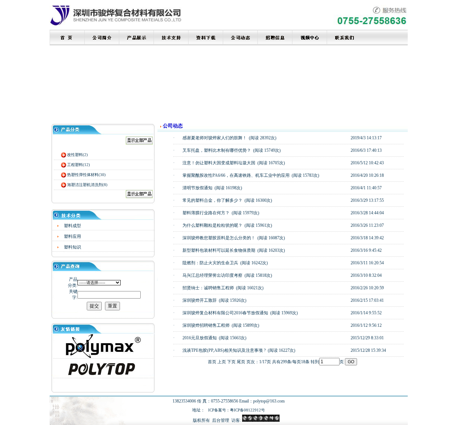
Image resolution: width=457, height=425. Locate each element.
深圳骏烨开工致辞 (199, 300)
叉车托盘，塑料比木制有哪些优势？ (216, 150)
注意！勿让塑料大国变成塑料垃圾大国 (218, 162)
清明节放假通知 (197, 187)
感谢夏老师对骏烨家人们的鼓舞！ (214, 137)
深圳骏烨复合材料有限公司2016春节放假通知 (225, 312)
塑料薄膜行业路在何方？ (206, 212)
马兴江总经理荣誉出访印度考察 (212, 275)
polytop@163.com (269, 401)
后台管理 (220, 420)
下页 (231, 361)
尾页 (241, 361)
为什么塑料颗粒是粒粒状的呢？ (212, 225)
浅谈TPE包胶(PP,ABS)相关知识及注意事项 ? (224, 350)
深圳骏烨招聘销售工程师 (206, 325)
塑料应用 (72, 236)
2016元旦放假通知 (199, 337)
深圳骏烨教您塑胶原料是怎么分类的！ (218, 237)
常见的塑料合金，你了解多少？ (212, 200)
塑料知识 (72, 247)
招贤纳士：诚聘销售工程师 (208, 287)
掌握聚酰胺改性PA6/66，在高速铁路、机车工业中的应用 (236, 175)
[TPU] (103, 356)
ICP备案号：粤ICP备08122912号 (236, 410)
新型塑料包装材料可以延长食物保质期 (218, 250)
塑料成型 (72, 225)
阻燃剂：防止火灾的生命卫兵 (210, 262)
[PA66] (103, 375)
